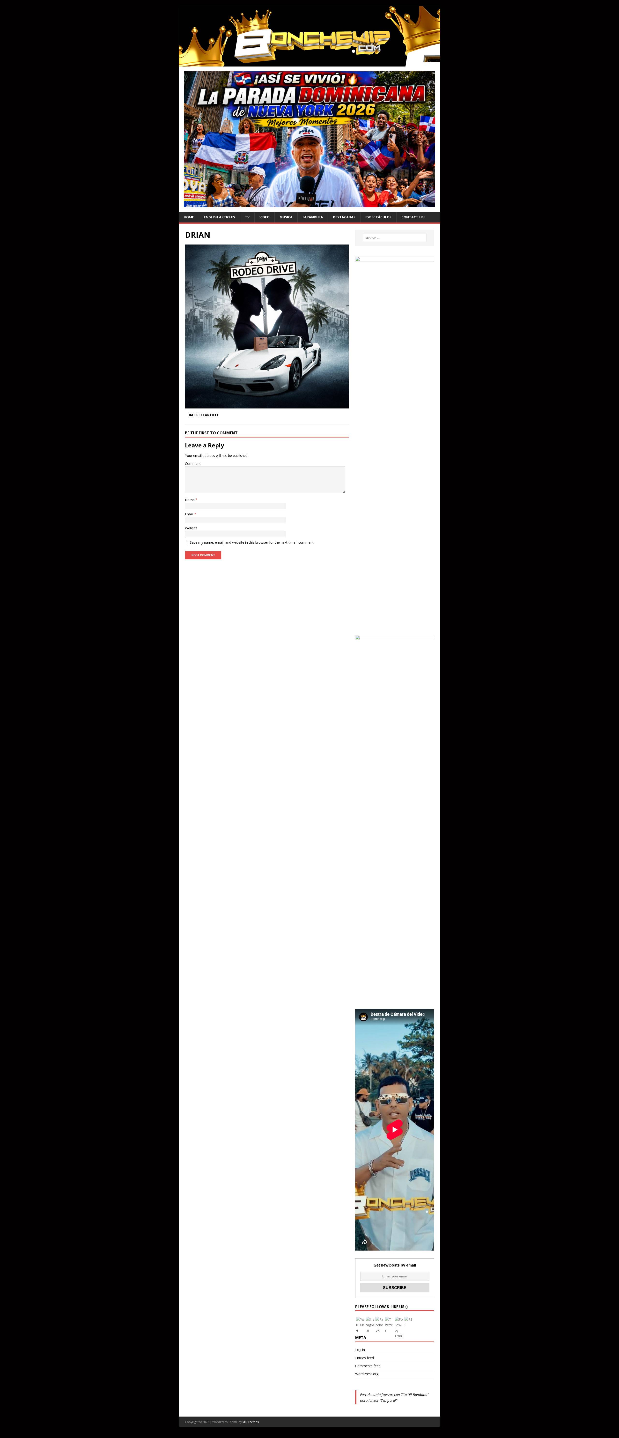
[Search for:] (394, 238)
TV (247, 217)
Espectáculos (378, 217)
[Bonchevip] (309, 63)
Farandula (312, 217)
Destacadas (344, 217)
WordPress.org (366, 1373)
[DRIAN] (267, 405)
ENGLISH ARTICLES (219, 217)
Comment (193, 463)
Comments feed (368, 1366)
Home (189, 217)
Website (191, 528)
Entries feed (364, 1358)
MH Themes (251, 1422)
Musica (286, 217)
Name (190, 499)
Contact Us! (413, 217)
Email (189, 514)
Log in (360, 1349)
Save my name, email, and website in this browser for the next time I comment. (252, 542)
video (264, 217)
